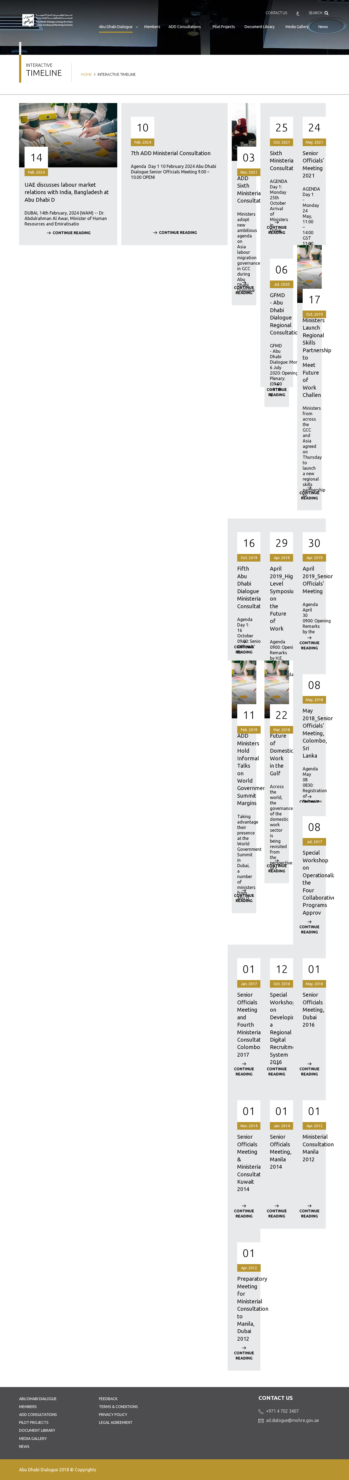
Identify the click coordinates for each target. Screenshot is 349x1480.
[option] (68, 178)
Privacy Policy (113, 1414)
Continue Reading (71, 233)
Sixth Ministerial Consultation (277, 160)
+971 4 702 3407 (282, 1411)
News (323, 27)
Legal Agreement (116, 1422)
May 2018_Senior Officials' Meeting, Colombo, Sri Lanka (309, 732)
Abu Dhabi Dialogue (116, 27)
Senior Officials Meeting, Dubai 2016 (309, 1009)
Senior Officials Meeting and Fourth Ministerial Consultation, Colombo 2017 (244, 1024)
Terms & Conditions (118, 1406)
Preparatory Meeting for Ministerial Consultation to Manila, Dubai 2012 (244, 1309)
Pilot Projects (224, 27)
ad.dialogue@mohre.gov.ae (292, 1420)
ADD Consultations (185, 27)
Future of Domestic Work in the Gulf (277, 754)
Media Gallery (297, 27)
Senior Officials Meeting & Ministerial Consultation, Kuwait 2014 (244, 1163)
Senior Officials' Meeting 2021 (309, 164)
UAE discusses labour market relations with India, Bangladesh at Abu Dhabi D (67, 192)
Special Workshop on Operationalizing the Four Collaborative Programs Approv (309, 882)
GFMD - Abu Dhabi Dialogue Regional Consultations (277, 314)
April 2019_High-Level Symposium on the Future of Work (277, 598)
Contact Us (276, 13)
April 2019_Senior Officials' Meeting (309, 579)
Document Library (260, 27)
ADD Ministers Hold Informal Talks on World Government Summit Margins (244, 769)
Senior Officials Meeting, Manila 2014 (277, 1152)
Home (86, 74)
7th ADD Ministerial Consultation (170, 153)
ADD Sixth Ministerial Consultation (244, 189)
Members (152, 27)
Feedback (108, 1399)
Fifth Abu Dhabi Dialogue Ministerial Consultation (244, 587)
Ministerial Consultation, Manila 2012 (309, 1148)
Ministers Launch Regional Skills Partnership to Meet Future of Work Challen (309, 357)
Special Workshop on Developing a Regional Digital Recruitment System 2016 (277, 1028)
